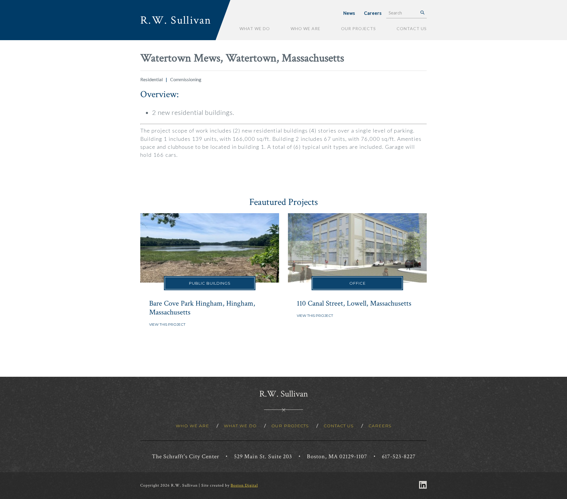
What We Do (254, 28)
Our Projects (358, 28)
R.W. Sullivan (175, 20)
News (349, 13)
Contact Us (412, 28)
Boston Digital (244, 485)
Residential (151, 79)
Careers (373, 13)
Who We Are (305, 28)
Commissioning (185, 79)
